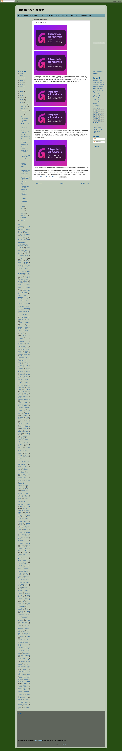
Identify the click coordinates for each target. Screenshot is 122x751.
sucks (27, 639)
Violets (25, 683)
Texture (22, 661)
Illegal (19, 439)
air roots (26, 227)
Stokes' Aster (26, 631)
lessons (19, 466)
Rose (26, 592)
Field (24, 381)
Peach (27, 537)
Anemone (27, 232)
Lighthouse (25, 468)
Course (26, 344)
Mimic (19, 486)
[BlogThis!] (61, 177)
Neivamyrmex (21, 513)
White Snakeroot (22, 692)
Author (21, 255)
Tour (27, 664)
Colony (22, 333)
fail (20, 376)
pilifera (27, 546)
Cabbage (20, 301)
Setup (27, 601)
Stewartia (27, 628)
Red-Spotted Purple (23, 584)
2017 (21, 84)
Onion (19, 528)
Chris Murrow (38, 740)
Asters (20, 253)
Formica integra (22, 397)
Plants (27, 550)
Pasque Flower (26, 532)
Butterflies (21, 297)
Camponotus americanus (24, 306)
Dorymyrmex (21, 360)
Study (28, 636)
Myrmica (28, 504)
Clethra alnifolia (22, 328)
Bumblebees (22, 294)
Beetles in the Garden (24, 197)
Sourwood (24, 612)
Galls (28, 404)
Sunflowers (21, 645)
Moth (19, 495)
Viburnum (20, 681)
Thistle (26, 663)
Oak (22, 524)
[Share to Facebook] (64, 177)
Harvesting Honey (24, 121)
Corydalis (20, 344)
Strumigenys (21, 636)
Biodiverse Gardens (31, 9)
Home (19, 15)
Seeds (28, 600)
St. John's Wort (27, 625)
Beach (19, 256)
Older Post (85, 183)
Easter (19, 363)
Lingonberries (25, 469)
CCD (29, 319)
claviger (20, 327)
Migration (24, 482)
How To (20, 433)
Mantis (28, 474)
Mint (24, 487)
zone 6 (28, 707)
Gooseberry (21, 417)
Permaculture (21, 542)
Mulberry (26, 498)
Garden (25, 405)
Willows (20, 699)
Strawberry (26, 633)
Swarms (22, 650)
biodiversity (20, 263)
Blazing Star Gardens (98, 82)
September (24, 110)
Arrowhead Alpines (97, 80)
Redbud (20, 585)
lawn (28, 459)
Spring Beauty (22, 623)
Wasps (26, 689)
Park (21, 532)
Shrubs (28, 605)
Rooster (19, 592)
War (28, 688)
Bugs (19, 290)
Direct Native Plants (98, 88)
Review (20, 587)
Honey (21, 425)
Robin (26, 590)
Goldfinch (25, 415)
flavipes (26, 382)
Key (26, 455)
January (23, 217)
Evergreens (28, 371)
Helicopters (20, 420)
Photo (22, 546)
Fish (21, 382)
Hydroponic (24, 436)
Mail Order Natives (97, 100)
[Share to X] (62, 177)
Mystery (21, 506)
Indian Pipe (25, 442)
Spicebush (20, 619)
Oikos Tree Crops (97, 108)
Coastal (26, 330)
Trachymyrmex (21, 666)
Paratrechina (27, 531)
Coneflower (21, 338)
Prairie (24, 562)
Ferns (19, 381)
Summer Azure (27, 641)
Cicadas (22, 324)
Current (27, 349)
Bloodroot (27, 276)
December (24, 104)
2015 (21, 89)
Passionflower (24, 534)
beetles (20, 260)
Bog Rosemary (24, 279)
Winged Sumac (25, 144)
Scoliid (26, 596)
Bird (27, 263)
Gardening (20, 407)
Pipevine (26, 548)
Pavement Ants (21, 535)
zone (24, 707)
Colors (24, 335)
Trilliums (20, 671)
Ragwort (20, 576)
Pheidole (23, 545)
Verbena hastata (25, 161)
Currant (22, 349)
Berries (26, 262)
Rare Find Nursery (97, 120)
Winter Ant (27, 701)
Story (19, 633)
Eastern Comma (26, 363)
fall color (26, 376)
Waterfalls (20, 691)
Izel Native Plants (97, 98)
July (22, 115)
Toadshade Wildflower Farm (97, 126)
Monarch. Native (24, 490)
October (23, 108)
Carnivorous (21, 316)
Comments (98, 141)
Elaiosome (20, 368)
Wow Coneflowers (25, 167)
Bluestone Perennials (98, 84)
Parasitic (20, 531)
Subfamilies (24, 637)
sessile (22, 601)
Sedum (26, 598)
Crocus (20, 348)
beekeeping (27, 256)
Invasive (20, 444)
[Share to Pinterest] (66, 177)
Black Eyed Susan (26, 266)
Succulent (20, 639)
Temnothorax (21, 658)
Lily (19, 469)
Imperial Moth (21, 441)
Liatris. (19, 467)
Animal (19, 234)
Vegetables (26, 679)
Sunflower (20, 644)
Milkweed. (20, 485)
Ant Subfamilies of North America (25, 127)
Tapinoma (27, 655)
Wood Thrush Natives (96, 132)
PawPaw (21, 537)
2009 (21, 102)
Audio (29, 253)
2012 (21, 95)
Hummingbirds (26, 434)
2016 (21, 86)
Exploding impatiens (25, 374)
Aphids (20, 245)
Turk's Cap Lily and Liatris (25, 131)
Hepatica (28, 420)
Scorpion (20, 598)
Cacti (27, 301)
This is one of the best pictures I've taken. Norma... (25, 179)
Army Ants (20, 250)
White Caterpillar (25, 136)
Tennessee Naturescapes (96, 123)
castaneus (28, 316)
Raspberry (28, 577)
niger (29, 516)
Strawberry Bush (22, 634)
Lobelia (28, 471)
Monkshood (21, 492)
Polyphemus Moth (23, 559)
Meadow (20, 480)
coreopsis (20, 343)
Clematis (27, 327)
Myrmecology (21, 504)
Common (27, 337)
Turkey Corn (21, 674)
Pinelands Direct (97, 110)
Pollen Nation (96, 112)
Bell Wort (27, 260)
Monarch (27, 488)
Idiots (28, 437)
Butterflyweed (27, 298)
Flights (21, 385)
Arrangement (27, 250)
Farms (26, 379)
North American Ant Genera (31, 15)
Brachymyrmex (27, 287)
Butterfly (20, 298)
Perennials (20, 540)
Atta (25, 253)
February (24, 215)
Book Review (21, 282)
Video (28, 681)
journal (26, 453)
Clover (19, 330)
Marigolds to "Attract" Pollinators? (24, 152)
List (19, 471)
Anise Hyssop (26, 234)
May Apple (20, 478)
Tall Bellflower (25, 653)
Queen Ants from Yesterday (25, 171)
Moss (27, 493)
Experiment (28, 373)
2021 (21, 75)
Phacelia (28, 543)
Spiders (27, 619)
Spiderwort (20, 620)
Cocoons (20, 332)
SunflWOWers (24, 158)
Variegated (26, 677)
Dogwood (28, 357)
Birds (19, 265)
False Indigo (21, 377)
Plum (26, 552)
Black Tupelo (21, 271)
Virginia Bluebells (23, 685)
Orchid (26, 528)
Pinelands (20, 548)
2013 (21, 93)
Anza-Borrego (21, 241)
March (23, 213)
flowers (27, 389)
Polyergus (20, 557)
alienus (20, 229)
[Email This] (59, 177)
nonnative (20, 520)
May (22, 208)
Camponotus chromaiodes (24, 311)
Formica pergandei (24, 401)
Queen (26, 574)
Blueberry (23, 278)
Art (20, 252)
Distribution (24, 355)
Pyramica (20, 574)
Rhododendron (26, 587)
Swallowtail (20, 647)
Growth (26, 418)
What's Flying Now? (24, 190)
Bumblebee (24, 292)
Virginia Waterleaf (21, 688)
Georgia (27, 407)
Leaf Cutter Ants (22, 461)
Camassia (20, 303)
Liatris (25, 466)
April (22, 211)
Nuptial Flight (22, 521)
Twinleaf (24, 676)
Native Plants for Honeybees (69, 15)
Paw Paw (28, 535)
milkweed (21, 483)
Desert (19, 352)
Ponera (24, 560)
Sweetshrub (25, 652)
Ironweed (20, 445)
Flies (24, 384)
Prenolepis (20, 563)
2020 (21, 78)
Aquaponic (20, 247)
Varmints (20, 679)
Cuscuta (26, 351)
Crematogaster (21, 346)
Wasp (19, 689)
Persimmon (20, 543)
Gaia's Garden (21, 404)
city (26, 325)
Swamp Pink (27, 648)
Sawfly (22, 595)
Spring (28, 620)
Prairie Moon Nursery (98, 114)
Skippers (22, 606)
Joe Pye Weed (25, 124)
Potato (29, 560)
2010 (21, 100)
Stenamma (20, 628)
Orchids (19, 529)
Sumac (19, 641)
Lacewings (20, 456)
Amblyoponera (24, 231)
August (23, 112)
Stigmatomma (21, 630)
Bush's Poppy (22, 295)
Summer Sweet (24, 642)
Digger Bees (27, 354)
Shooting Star (21, 603)
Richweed (20, 590)
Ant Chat (22, 235)
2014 (21, 91)
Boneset (20, 281)
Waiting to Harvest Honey (25, 147)
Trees (28, 668)
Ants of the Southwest (23, 239)
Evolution (22, 373)
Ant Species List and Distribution (50, 15)
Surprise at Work (25, 139)
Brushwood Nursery (98, 86)
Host (19, 431)
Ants (24, 238)
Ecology (20, 366)
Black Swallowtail (22, 270)
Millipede (26, 485)
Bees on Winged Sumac (25, 141)
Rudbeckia (27, 593)
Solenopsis (20, 611)
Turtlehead (28, 674)
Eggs (26, 366)
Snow (26, 609)
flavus (19, 384)
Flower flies (21, 387)
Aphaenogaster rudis (23, 244)
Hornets (26, 430)
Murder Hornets (22, 499)
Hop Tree (20, 430)
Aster (25, 252)
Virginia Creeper (22, 686)
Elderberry (28, 368)
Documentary (21, 357)
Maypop (26, 478)
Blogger (64, 744)
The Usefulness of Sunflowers (25, 117)
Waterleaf (26, 691)
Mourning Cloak (21, 496)
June (22, 206)
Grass (19, 418)
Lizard (23, 471)
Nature (20, 512)
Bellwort (19, 262)
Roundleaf (20, 593)
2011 (21, 97)
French (19, 402)
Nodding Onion (24, 518)
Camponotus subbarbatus (25, 312)
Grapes (27, 417)
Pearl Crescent (22, 538)
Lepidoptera (21, 464)
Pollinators (21, 555)
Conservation (21, 341)
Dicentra (20, 354)
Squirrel (19, 625)
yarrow (19, 705)
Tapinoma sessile (25, 656)
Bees (23, 259)
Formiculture (96, 73)
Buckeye (27, 289)
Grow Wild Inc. (96, 94)
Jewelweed (20, 452)
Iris (27, 444)
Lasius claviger (21, 459)
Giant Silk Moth (22, 409)
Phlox (28, 545)
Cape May (24, 314)
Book (25, 281)
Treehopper (20, 667)
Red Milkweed (26, 581)
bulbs (29, 290)
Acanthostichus (21, 226)
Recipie (19, 581)
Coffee (25, 331)
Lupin (19, 474)
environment (24, 370)
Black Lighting (24, 268)
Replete (27, 585)
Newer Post (38, 183)
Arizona (27, 249)
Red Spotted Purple (24, 582)
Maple (22, 475)
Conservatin (20, 340)
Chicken (20, 322)
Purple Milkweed (22, 573)
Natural (27, 510)
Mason (25, 477)
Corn (28, 343)
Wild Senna (24, 696)
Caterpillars (21, 319)
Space (24, 615)
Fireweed (28, 381)
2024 (21, 73)
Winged (26, 699)
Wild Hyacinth (27, 694)
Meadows (28, 480)
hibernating (20, 423)
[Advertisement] (25, 43)
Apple (26, 245)
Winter (20, 701)
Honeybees (26, 426)
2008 (21, 220)
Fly (23, 391)
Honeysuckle (24, 428)
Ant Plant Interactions (85, 15)
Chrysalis (27, 322)
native (27, 506)
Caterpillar (24, 317)
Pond (19, 560)
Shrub (24, 604)
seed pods (20, 600)
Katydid (20, 455)
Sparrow (28, 615)
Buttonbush (24, 300)
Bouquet (25, 285)
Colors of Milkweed (24, 194)
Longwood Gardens (24, 472)
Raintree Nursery (97, 118)
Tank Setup (20, 655)
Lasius (25, 458)
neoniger (28, 513)
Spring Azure (24, 622)
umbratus (20, 677)
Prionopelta (26, 568)
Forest (19, 394)
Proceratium (21, 570)
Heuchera (25, 422)
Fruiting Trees (24, 134)
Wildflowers (21, 697)
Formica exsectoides (23, 396)
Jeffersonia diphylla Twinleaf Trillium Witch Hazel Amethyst (24, 449)
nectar (27, 512)
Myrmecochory (22, 501)
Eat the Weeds (24, 365)
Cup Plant (27, 348)
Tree (28, 666)
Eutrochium (20, 371)
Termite (20, 660)
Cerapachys (24, 321)
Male (24, 474)
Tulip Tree (25, 673)
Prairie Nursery (96, 116)
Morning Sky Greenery (96, 106)
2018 (21, 82)
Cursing (19, 351)
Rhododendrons (24, 588)
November (24, 106)
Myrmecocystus (21, 502)
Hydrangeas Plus (97, 96)
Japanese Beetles (23, 164)
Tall (19, 653)
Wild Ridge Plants (97, 129)
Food (25, 393)
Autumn (26, 255)
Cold (29, 331)
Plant (19, 550)
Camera (27, 303)
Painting (26, 529)
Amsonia (20, 232)
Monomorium (20, 493)
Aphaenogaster (22, 242)
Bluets (28, 278)
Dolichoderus (24, 359)
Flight (29, 384)
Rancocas (26, 576)
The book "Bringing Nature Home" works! (25, 185)
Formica (26, 394)
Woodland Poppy (23, 704)
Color (28, 333)
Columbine (20, 337)
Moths (25, 495)
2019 (21, 80)
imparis (26, 439)
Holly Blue (28, 423)
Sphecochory (24, 617)
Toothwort (20, 664)
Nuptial (27, 520)
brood (21, 289)
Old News (27, 526)
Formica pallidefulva (24, 399)
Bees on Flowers (25, 203)
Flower (26, 385)
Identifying (21, 438)
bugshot (24, 290)
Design (25, 352)
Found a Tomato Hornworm (25, 156)
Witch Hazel (24, 702)
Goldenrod (27, 413)
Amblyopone (27, 229)
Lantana (19, 458)
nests (21, 515)
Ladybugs (26, 456)
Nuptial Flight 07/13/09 (24, 174)
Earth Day (26, 362)
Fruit (26, 402)
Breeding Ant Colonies (24, 201)
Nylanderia (27, 523)
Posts (96, 138)
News (23, 516)
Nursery (20, 523)
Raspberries (21, 577)
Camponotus (21, 305)
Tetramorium (27, 660)
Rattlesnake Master (24, 579)
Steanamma (24, 626)
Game (19, 405)
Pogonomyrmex (21, 554)
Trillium (24, 669)
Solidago (28, 611)
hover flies (25, 431)
